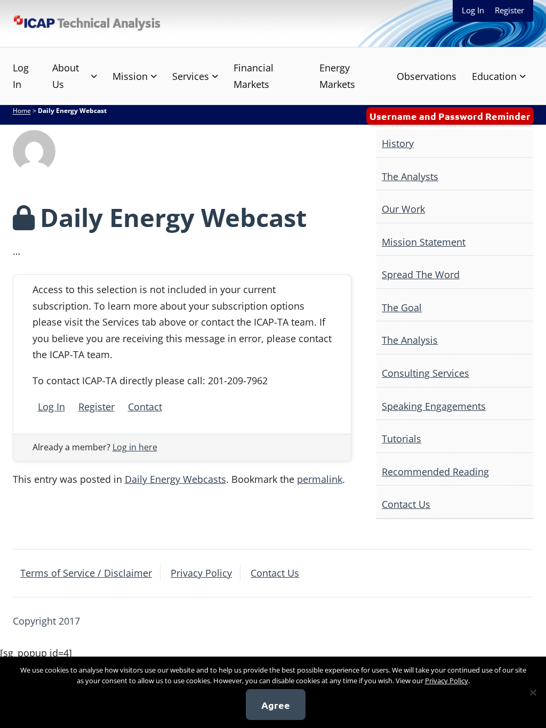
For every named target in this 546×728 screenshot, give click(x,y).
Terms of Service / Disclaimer (86, 573)
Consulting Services (425, 373)
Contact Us (406, 504)
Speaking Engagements (434, 406)
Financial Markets (254, 76)
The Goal (402, 307)
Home (22, 110)
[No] (532, 692)
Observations (426, 76)
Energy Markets (337, 76)
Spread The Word (421, 274)
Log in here (135, 447)
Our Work (403, 209)
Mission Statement (423, 242)
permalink (319, 479)
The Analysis (410, 340)
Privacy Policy (201, 573)
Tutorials (401, 438)
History (398, 143)
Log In (473, 10)
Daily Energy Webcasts (175, 479)
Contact (145, 406)
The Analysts (410, 176)
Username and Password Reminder (450, 116)
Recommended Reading (435, 471)
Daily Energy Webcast (173, 217)
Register (509, 10)
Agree (275, 705)
